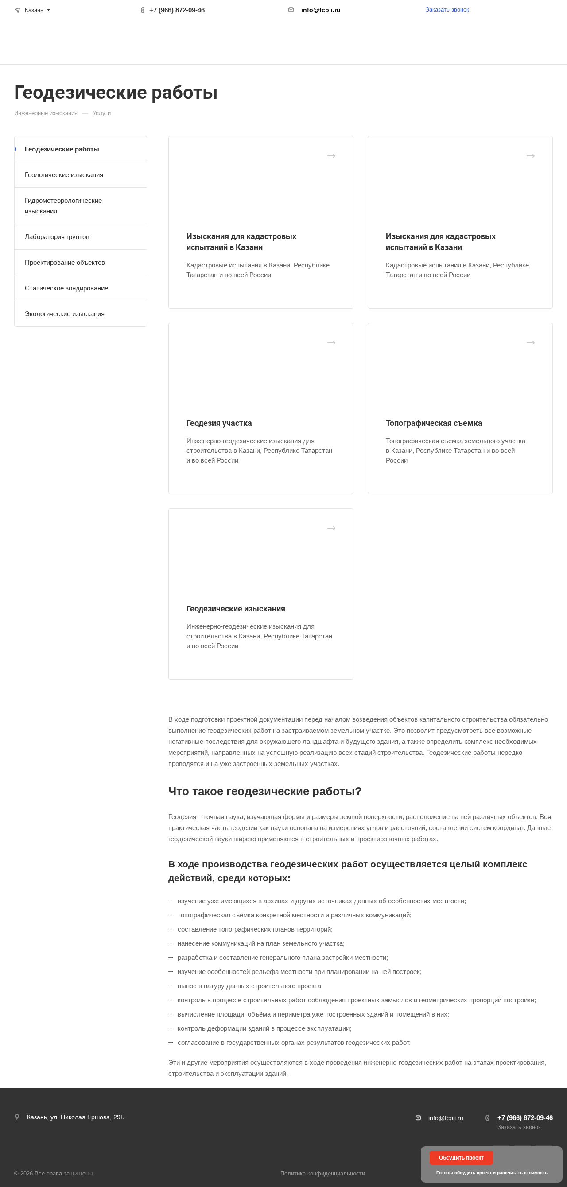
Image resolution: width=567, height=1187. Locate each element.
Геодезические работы (62, 149)
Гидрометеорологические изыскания (63, 206)
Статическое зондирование (66, 288)
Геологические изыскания (64, 174)
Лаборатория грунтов (57, 236)
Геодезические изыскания (235, 608)
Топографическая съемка (434, 423)
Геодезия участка (219, 423)
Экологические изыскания (65, 313)
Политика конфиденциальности (322, 1173)
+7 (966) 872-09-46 (177, 10)
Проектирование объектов (65, 262)
